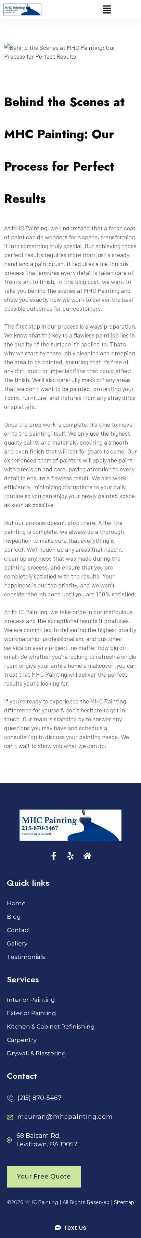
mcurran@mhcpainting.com (65, 1117)
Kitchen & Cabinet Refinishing (51, 1027)
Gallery (17, 944)
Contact (18, 930)
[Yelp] (70, 856)
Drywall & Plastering (36, 1053)
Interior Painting (31, 1000)
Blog (14, 917)
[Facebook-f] (54, 856)
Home (16, 903)
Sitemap (124, 1202)
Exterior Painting (31, 1013)
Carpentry (22, 1040)
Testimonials (26, 957)
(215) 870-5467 (39, 1098)
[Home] (87, 856)
